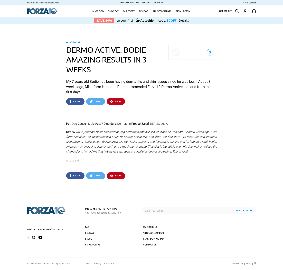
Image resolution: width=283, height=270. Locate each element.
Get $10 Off (225, 11)
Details (184, 20)
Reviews (89, 232)
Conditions (109, 263)
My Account (150, 227)
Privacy (97, 263)
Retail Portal (92, 244)
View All (76, 42)
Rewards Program (153, 238)
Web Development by (243, 263)
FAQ (87, 227)
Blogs (88, 238)
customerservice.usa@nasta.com (43, 2)
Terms (88, 263)
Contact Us (149, 244)
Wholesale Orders (153, 232)
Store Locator (249, 2)
